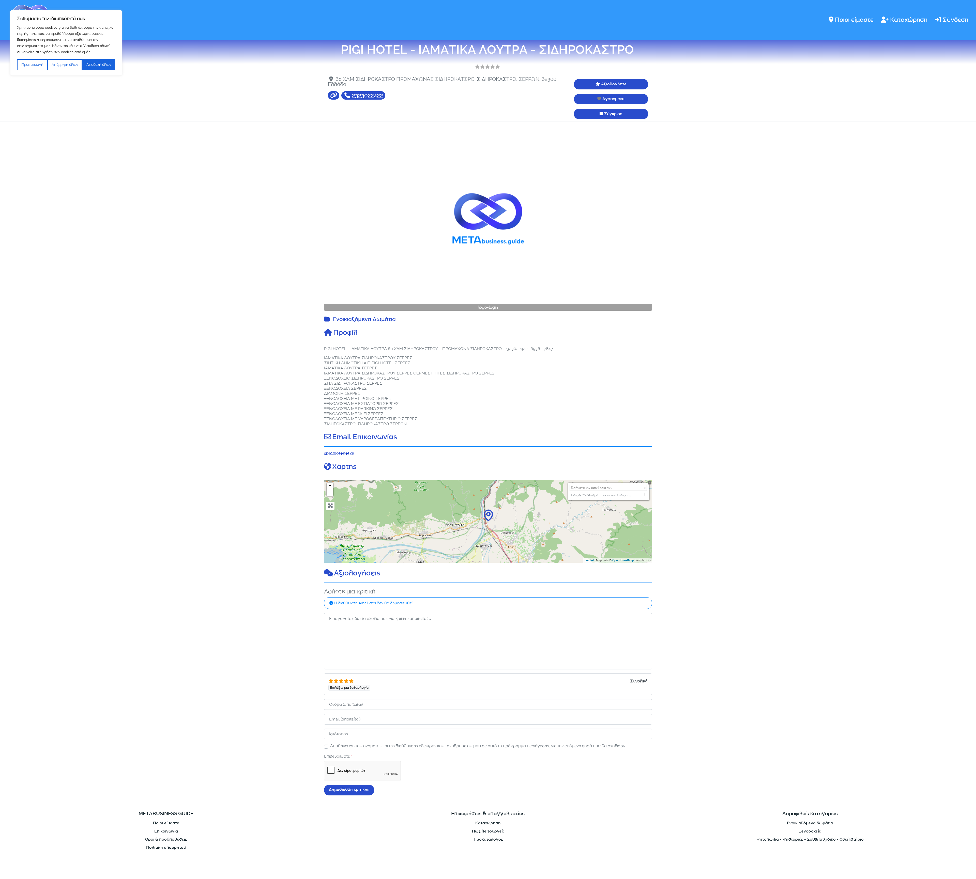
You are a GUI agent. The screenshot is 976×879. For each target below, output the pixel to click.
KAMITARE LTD (373, 870)
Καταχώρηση (908, 20)
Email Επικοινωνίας (364, 437)
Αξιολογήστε (614, 84)
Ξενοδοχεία (810, 831)
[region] (66, 43)
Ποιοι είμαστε (854, 20)
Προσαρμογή (32, 64)
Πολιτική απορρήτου (166, 847)
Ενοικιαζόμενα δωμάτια (810, 823)
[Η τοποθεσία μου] (630, 495)
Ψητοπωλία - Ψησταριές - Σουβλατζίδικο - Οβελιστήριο (810, 839)
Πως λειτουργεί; (488, 831)
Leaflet (589, 560)
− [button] (330, 492)
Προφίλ (345, 333)
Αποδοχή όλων (98, 64)
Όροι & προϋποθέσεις (166, 839)
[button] (348, 219)
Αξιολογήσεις (357, 574)
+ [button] (330, 486)
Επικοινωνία (166, 831)
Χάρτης (344, 467)
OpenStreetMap (623, 560)
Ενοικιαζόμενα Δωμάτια (364, 320)
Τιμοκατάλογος (488, 839)
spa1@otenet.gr (339, 453)
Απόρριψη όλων (65, 64)
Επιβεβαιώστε (338, 756)
